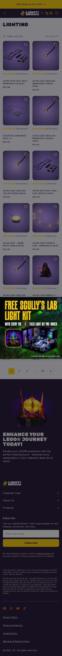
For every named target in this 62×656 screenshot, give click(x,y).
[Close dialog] (59, 300)
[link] (31, 328)
